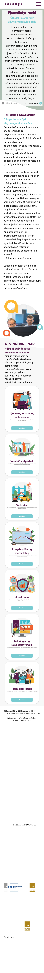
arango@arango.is (33, 713)
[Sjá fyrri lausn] (40, 12)
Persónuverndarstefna (23, 720)
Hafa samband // (14, 718)
